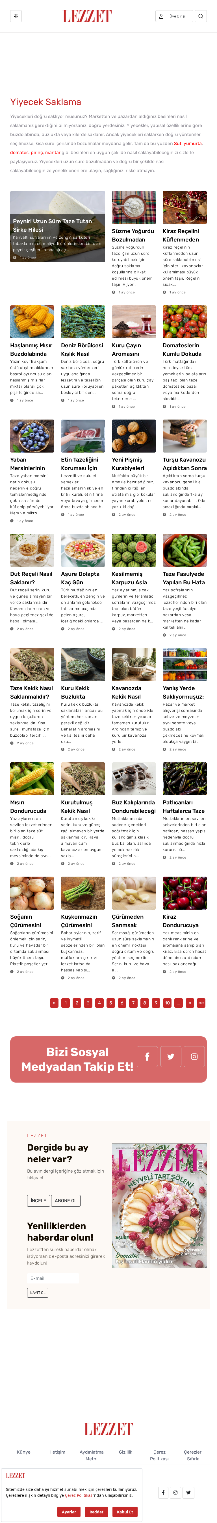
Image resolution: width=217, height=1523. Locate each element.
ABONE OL (66, 1200)
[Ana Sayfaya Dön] (108, 1428)
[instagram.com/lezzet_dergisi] (194, 1059)
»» (201, 1003)
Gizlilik (125, 1452)
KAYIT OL (37, 1293)
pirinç (37, 152)
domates (19, 152)
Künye (24, 1452)
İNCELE (38, 1200)
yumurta (193, 143)
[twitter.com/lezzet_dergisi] (170, 1059)
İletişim (57, 1452)
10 (167, 1003)
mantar (52, 152)
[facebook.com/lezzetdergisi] (147, 1059)
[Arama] (201, 16)
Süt (177, 143)
